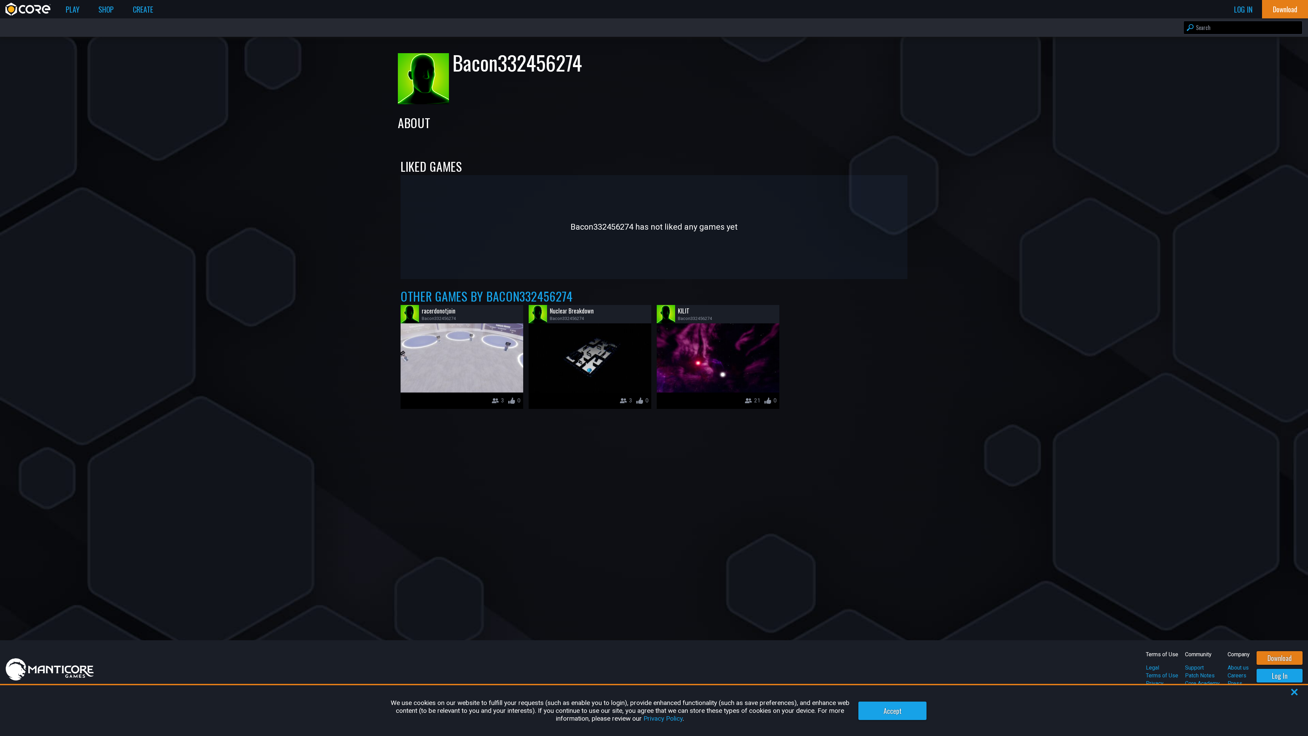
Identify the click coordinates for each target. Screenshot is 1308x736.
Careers (1237, 675)
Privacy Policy (663, 718)
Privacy (1155, 683)
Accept (893, 711)
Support (1194, 667)
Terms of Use (1162, 675)
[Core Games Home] (28, 9)
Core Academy (1202, 683)
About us (1238, 667)
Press (1235, 683)
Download (1279, 658)
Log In (1280, 676)
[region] (654, 710)
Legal (1152, 667)
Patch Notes (1200, 675)
